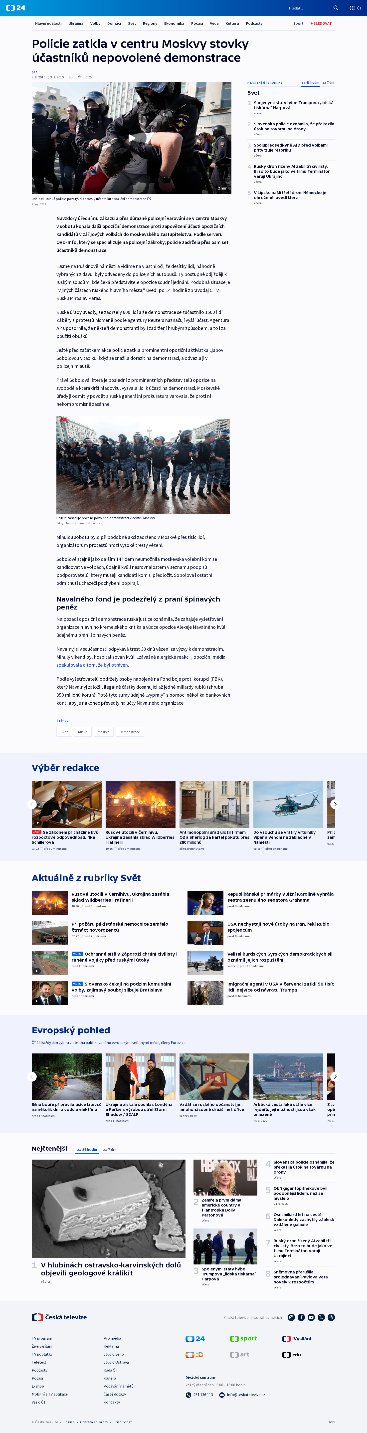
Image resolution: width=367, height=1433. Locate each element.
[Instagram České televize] (291, 1317)
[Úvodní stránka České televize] (60, 1317)
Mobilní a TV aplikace (50, 1394)
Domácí (114, 23)
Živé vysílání (42, 1346)
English (69, 1422)
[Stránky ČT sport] (243, 1338)
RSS (332, 1422)
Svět (132, 23)
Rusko (82, 732)
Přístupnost (123, 1422)
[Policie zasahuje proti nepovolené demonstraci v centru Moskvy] (143, 465)
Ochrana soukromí (94, 1422)
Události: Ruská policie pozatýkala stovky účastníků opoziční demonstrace (89, 199)
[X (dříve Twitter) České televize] (321, 1317)
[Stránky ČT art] (239, 1354)
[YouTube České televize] (311, 1317)
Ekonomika (174, 23)
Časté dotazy (115, 1394)
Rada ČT (111, 1370)
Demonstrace (130, 732)
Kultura (232, 23)
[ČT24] (15, 8)
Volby (95, 23)
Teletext (39, 1362)
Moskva (103, 732)
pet (34, 72)
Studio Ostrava (116, 1362)
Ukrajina (76, 23)
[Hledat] (336, 8)
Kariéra (110, 1378)
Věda (214, 23)
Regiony (150, 23)
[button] (131, 138)
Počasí (197, 23)
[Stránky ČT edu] (291, 1354)
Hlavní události (48, 23)
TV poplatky (42, 1354)
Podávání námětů (119, 1386)
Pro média (112, 1338)
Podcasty (254, 23)
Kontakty (112, 1402)
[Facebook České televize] (301, 1317)
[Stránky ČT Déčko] (194, 1354)
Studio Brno (114, 1354)
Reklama (111, 1346)
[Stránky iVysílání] (296, 1338)
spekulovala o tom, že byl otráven (92, 665)
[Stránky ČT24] (195, 1338)
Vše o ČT (39, 1402)
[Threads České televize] (331, 1317)
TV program (42, 1338)
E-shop (38, 1386)
